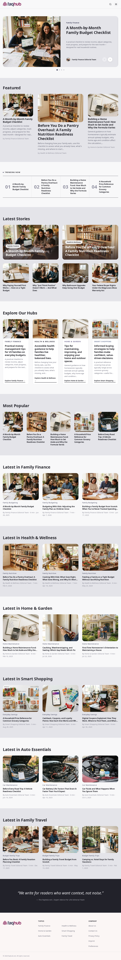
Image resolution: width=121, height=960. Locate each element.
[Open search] (110, 4)
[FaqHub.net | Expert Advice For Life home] (13, 4)
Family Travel (67, 936)
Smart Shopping (68, 931)
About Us (92, 926)
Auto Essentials (44, 936)
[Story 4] (63, 69)
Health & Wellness (69, 926)
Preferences (93, 946)
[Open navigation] (116, 4)
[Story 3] (61, 69)
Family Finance (44, 926)
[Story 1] (57, 70)
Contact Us (93, 931)
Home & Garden (44, 931)
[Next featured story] (110, 59)
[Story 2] (59, 69)
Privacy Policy (94, 936)
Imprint (92, 941)
